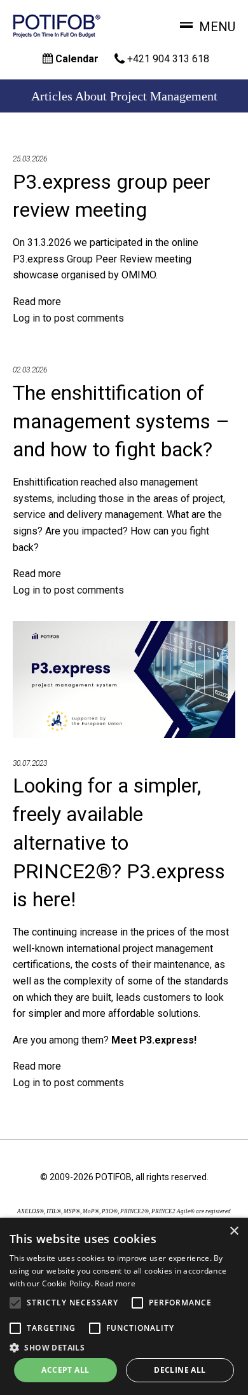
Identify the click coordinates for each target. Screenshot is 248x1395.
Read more (37, 302)
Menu (217, 26)
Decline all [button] (179, 1369)
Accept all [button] (65, 1369)
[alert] (124, 1306)
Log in (26, 318)
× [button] (233, 1231)
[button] (124, 1347)
